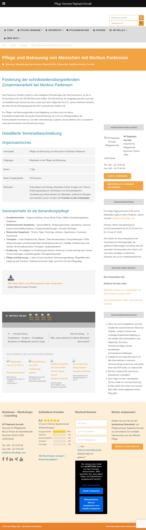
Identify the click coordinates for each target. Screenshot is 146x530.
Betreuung (23, 45)
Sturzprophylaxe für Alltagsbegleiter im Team (80, 378)
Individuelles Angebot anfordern (120, 185)
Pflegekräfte (62, 64)
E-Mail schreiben (117, 176)
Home (4, 45)
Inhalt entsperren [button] (91, 491)
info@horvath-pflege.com (123, 218)
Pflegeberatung (79, 30)
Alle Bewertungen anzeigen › (52, 456)
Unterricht (55, 30)
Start (10, 30)
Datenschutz (131, 526)
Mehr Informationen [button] (91, 485)
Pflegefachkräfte (49, 64)
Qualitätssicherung (77, 64)
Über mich (12, 38)
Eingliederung (22, 64)
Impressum (120, 526)
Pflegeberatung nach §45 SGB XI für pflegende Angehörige (37, 379)
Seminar (13, 45)
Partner (101, 30)
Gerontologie (35, 64)
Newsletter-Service (127, 446)
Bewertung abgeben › (48, 459)
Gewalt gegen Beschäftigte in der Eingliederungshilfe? (59, 385)
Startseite (110, 526)
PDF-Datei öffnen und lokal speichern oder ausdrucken (35, 283)
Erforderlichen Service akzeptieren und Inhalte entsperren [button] (91, 504)
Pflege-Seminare (31, 30)
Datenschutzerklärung (87, 450)
